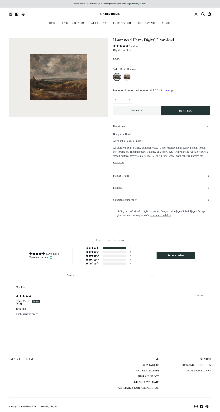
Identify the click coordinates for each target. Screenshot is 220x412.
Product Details (121, 175)
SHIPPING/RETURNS (198, 370)
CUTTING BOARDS (147, 370)
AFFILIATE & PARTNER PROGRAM (138, 387)
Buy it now (185, 110)
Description (119, 126)
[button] (121, 46)
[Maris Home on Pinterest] (207, 406)
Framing (117, 187)
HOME (155, 359)
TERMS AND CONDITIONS (195, 365)
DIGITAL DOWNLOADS (145, 382)
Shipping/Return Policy (125, 199)
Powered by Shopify (48, 406)
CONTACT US (151, 365)
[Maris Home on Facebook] (201, 406)
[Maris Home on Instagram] (196, 406)
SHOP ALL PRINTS (148, 376)
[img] (23, 296)
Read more (118, 162)
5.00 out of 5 (52, 253)
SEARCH (205, 359)
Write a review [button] (176, 255)
